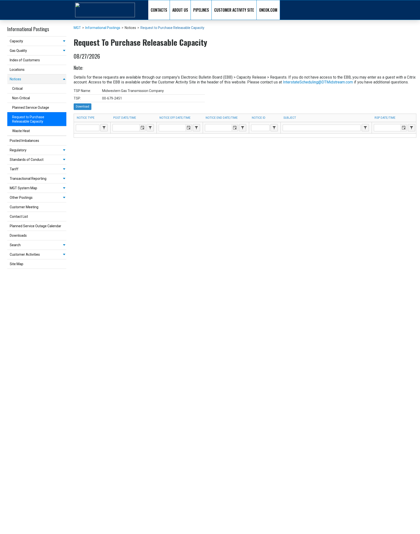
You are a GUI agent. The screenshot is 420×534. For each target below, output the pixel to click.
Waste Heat (21, 131)
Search (15, 245)
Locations (17, 70)
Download (82, 106)
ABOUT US (180, 10)
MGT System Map (23, 188)
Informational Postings (102, 28)
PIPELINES (201, 10)
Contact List (19, 216)
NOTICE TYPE (86, 117)
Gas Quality (18, 51)
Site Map (16, 264)
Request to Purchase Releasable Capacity (28, 119)
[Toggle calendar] (142, 127)
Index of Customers (25, 60)
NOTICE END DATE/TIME (222, 117)
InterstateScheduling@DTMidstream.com (318, 82)
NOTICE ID (258, 117)
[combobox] (104, 127)
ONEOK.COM (268, 10)
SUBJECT (289, 117)
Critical (17, 89)
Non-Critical (21, 98)
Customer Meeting (24, 207)
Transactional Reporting (28, 179)
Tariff (14, 169)
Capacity (16, 41)
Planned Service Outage (30, 107)
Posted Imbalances (24, 141)
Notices (15, 79)
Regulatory (18, 150)
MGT (77, 28)
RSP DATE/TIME (385, 117)
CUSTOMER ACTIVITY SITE (234, 10)
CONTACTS (159, 10)
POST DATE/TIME (124, 117)
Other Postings (21, 197)
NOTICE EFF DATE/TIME (175, 117)
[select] (104, 127)
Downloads (18, 235)
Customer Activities (25, 254)
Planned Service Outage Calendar (35, 226)
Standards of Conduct (27, 160)
